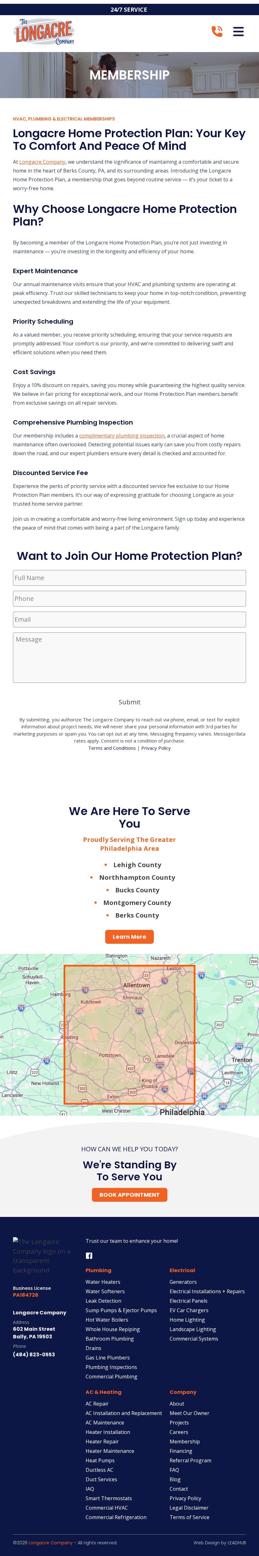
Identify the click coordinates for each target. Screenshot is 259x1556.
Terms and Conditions (112, 748)
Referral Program (190, 1460)
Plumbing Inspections (111, 1367)
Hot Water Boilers (107, 1319)
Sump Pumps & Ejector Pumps (121, 1310)
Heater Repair (102, 1441)
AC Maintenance (105, 1422)
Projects (179, 1422)
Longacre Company (42, 161)
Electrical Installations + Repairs (207, 1291)
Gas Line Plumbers (108, 1357)
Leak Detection (103, 1300)
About (177, 1403)
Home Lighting (187, 1319)
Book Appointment (129, 1195)
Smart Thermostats (109, 1498)
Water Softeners (105, 1291)
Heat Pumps (100, 1460)
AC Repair (97, 1403)
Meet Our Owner (189, 1413)
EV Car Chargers (189, 1310)
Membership (185, 1441)
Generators (183, 1281)
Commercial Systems (194, 1338)
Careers (179, 1432)
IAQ (90, 1488)
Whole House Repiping (113, 1329)
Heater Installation (108, 1432)
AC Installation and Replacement (124, 1413)
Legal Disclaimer (189, 1507)
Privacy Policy (156, 748)
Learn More (129, 937)
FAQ (174, 1469)
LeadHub (237, 1543)
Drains (93, 1348)
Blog (175, 1479)
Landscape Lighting (193, 1329)
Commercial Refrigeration (116, 1517)
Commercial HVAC (107, 1507)
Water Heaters (103, 1281)
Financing (181, 1450)
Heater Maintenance (110, 1450)
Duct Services (101, 1479)
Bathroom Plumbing (110, 1338)
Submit (130, 702)
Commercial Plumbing (111, 1376)
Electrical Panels (189, 1300)
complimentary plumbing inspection (122, 435)
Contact (179, 1488)
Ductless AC (99, 1469)
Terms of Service (189, 1517)
